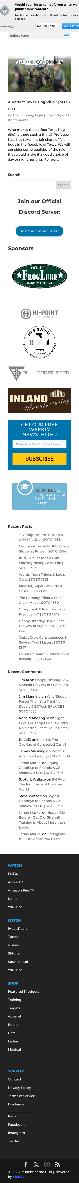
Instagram (16, 1133)
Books (13, 1025)
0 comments (18, 120)
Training (14, 1000)
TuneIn (14, 937)
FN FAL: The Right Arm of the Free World (42, 784)
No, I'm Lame (46, 26)
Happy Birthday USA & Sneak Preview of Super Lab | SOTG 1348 (42, 626)
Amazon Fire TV (21, 890)
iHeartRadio (18, 928)
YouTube (15, 907)
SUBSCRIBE (39, 459)
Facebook (16, 1124)
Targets (14, 1008)
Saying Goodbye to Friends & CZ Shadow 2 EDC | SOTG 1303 (41, 768)
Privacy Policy (19, 1088)
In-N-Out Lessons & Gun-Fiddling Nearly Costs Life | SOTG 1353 (41, 563)
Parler (13, 1116)
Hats (12, 1033)
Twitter (14, 1141)
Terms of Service (21, 1096)
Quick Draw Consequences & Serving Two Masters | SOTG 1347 (43, 642)
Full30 (13, 874)
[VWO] (15, 26)
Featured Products (23, 991)
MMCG (18, 1177)
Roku (12, 899)
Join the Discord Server (39, 231)
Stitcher (14, 953)
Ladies (13, 1041)
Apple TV (15, 882)
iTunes (13, 945)
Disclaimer (17, 1104)
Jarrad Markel (30, 763)
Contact (14, 1079)
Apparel (14, 1016)
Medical (14, 1049)
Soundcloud (18, 962)
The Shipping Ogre (28, 115)
